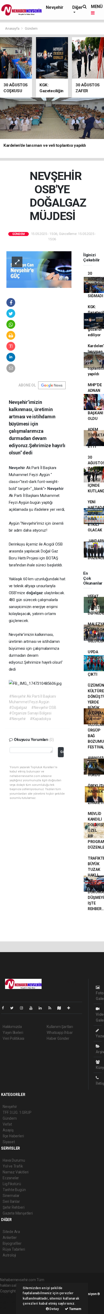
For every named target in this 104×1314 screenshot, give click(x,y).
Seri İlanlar (11, 1201)
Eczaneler (11, 1178)
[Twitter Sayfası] (14, 1008)
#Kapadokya (40, 719)
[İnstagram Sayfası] (23, 1008)
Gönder (62, 752)
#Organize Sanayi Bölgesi (30, 713)
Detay (54, 1309)
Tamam (74, 1309)
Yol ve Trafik (13, 1166)
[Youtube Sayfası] (33, 1008)
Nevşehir (54, 7)
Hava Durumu (14, 1160)
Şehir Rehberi (14, 1207)
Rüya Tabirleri (14, 1249)
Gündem (31, 28)
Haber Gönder (58, 1038)
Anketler (10, 1237)
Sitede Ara (11, 1232)
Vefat (7, 1124)
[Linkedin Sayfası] (42, 1008)
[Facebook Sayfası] (5, 1008)
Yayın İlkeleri (13, 1032)
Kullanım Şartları (60, 1027)
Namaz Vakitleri (16, 1172)
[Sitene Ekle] (70, 1008)
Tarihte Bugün (14, 1190)
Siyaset (9, 1142)
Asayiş (8, 1130)
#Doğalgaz (18, 707)
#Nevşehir (17, 719)
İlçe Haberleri (13, 1136)
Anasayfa (12, 28)
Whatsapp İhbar (60, 1032)
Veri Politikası (13, 1038)
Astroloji (9, 1255)
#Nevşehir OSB (43, 707)
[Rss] (51, 1008)
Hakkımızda (12, 1027)
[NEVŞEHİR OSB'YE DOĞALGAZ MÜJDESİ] (38, 269)
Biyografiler (12, 1243)
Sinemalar (11, 1195)
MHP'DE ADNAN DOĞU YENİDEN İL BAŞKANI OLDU (95, 402)
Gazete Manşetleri (18, 1213)
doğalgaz (35, 592)
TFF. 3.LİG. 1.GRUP (17, 1112)
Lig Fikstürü (12, 1184)
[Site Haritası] (61, 1008)
